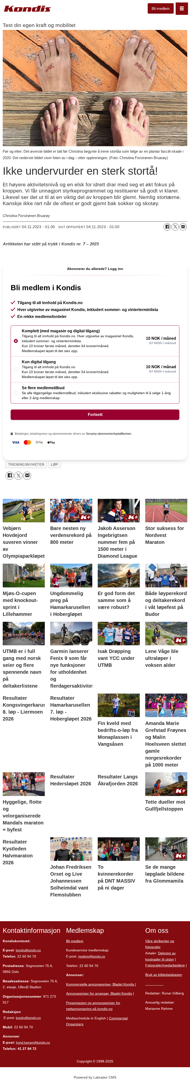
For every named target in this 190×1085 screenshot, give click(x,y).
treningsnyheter (26, 464)
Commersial (118, 1018)
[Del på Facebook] (167, 227)
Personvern (154, 984)
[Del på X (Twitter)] (175, 227)
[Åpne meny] (182, 8)
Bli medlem (161, 8)
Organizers (74, 1024)
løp (54, 464)
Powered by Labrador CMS (95, 1077)
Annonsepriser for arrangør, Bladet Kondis (99, 993)
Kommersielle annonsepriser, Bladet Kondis (100, 984)
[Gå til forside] (27, 9)
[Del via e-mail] (183, 227)
